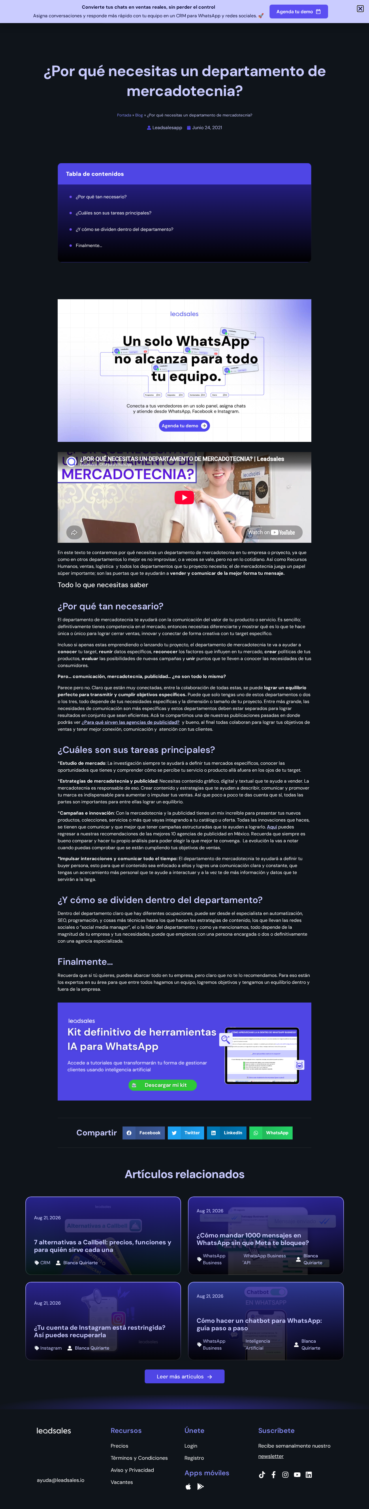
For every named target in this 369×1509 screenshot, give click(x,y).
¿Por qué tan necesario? (101, 197)
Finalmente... (89, 245)
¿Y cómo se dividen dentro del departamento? (124, 229)
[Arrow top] (350, 1490)
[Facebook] (273, 1474)
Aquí (272, 827)
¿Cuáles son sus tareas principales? (113, 213)
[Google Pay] (200, 1486)
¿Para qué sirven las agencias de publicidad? (131, 722)
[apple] (188, 1486)
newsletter (271, 1456)
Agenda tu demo (294, 11)
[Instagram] (285, 1474)
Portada (124, 115)
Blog (139, 115)
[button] (144, 1132)
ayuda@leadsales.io (60, 1480)
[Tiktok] (262, 1474)
